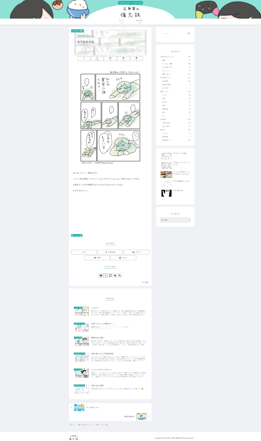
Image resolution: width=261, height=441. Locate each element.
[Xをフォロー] (106, 275)
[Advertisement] (110, 216)
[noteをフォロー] (110, 275)
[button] (136, 58)
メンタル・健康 (77, 235)
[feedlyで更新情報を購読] (115, 275)
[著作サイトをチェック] (101, 275)
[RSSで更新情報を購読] (120, 275)
